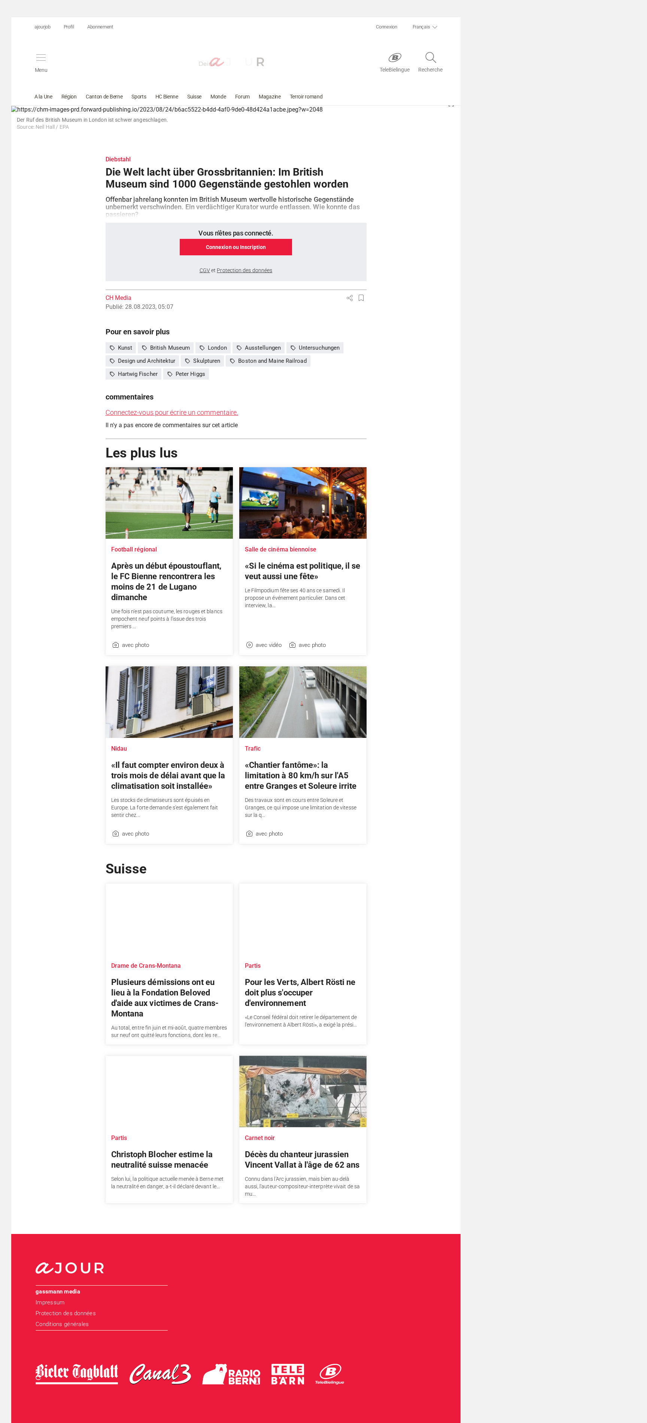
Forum (242, 97)
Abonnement (100, 27)
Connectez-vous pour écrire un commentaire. (172, 412)
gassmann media (58, 1291)
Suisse (194, 97)
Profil (69, 27)
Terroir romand (306, 97)
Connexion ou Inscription (236, 247)
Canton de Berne (104, 97)
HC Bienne (166, 97)
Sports (138, 97)
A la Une (43, 97)
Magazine (270, 97)
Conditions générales (62, 1324)
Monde (218, 97)
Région (69, 97)
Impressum (50, 1302)
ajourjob (42, 27)
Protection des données (66, 1313)
